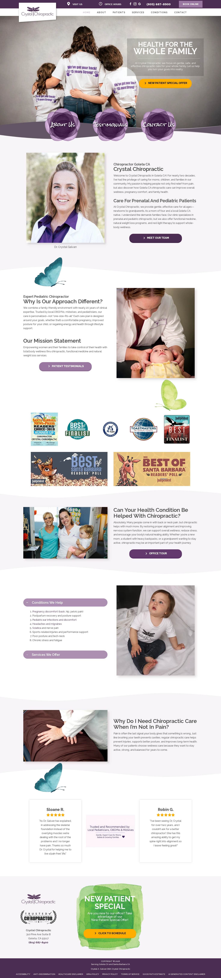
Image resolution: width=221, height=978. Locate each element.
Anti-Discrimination (44, 974)
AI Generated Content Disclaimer (186, 974)
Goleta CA (104, 964)
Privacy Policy (110, 974)
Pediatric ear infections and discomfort (54, 619)
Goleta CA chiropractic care (155, 187)
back (62, 611)
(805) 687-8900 (159, 4)
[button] (165, 83)
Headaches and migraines (47, 623)
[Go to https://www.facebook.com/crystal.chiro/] (130, 4)
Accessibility (23, 974)
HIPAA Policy (92, 974)
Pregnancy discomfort (45, 611)
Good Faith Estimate (154, 974)
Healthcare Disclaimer (70, 974)
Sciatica (36, 627)
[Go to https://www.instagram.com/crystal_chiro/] (135, 4)
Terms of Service (130, 974)
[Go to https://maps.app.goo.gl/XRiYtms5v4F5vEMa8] (139, 4)
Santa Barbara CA (121, 964)
